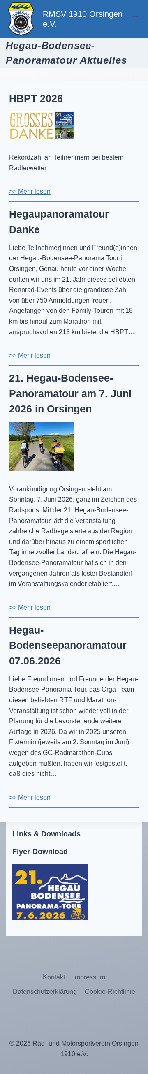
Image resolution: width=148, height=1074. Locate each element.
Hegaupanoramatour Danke (59, 221)
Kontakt (54, 977)
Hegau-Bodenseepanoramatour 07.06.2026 (68, 645)
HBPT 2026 (37, 98)
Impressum (89, 977)
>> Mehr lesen (30, 191)
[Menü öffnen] (134, 19)
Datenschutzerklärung (45, 991)
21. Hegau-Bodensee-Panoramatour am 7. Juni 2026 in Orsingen (70, 393)
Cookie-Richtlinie (110, 991)
